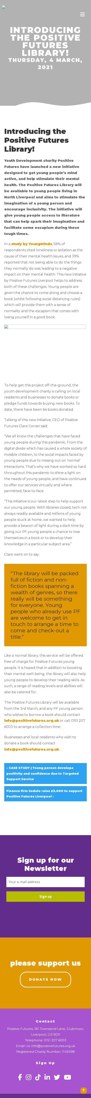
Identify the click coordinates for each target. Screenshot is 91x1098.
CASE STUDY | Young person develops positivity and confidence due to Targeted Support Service (42, 773)
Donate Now (45, 979)
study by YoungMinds (31, 244)
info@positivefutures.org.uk (31, 721)
